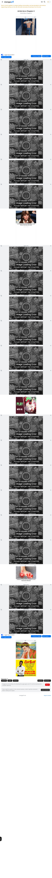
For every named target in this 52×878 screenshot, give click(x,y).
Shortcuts (40, 680)
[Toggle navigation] (2, 2)
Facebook (4, 680)
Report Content (47, 695)
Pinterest (16, 680)
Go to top (47, 680)
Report (47, 684)
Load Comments (45, 690)
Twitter (9, 680)
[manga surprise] (41, 2)
